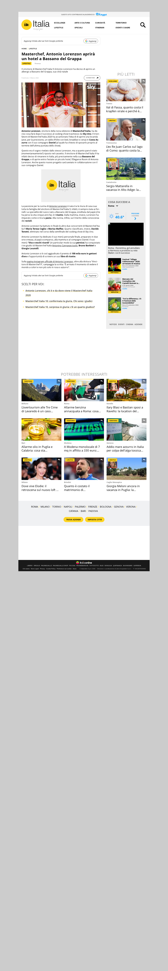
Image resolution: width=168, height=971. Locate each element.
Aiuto (75, 569)
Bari (23, 443)
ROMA (34, 506)
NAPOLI (68, 506)
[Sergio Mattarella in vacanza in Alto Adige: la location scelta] (126, 169)
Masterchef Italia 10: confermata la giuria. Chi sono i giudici (58, 301)
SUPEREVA (137, 565)
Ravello (110, 403)
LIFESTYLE (33, 48)
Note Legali (35, 569)
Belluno (25, 403)
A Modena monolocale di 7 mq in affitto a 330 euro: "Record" (82, 450)
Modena (67, 443)
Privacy (42, 569)
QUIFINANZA (117, 565)
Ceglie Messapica (114, 482)
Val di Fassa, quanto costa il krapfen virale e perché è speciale (124, 111)
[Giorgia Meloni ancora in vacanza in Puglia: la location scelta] (126, 469)
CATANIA (73, 511)
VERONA (130, 506)
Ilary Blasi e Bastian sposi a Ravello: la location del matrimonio (125, 411)
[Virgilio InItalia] (35, 25)
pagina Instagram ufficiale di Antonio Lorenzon (50, 261)
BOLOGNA (105, 506)
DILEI (101, 565)
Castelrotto (111, 182)
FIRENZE (92, 506)
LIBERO (30, 565)
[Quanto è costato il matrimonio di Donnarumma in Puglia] (84, 469)
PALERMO (80, 506)
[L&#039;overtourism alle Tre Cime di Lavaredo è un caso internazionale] (41, 390)
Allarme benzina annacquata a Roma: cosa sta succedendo (81, 411)
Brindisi (67, 482)
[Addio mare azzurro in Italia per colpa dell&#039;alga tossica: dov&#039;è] (126, 429)
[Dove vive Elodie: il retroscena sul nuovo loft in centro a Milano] (41, 469)
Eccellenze (59, 22)
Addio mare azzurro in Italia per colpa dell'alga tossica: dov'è (125, 450)
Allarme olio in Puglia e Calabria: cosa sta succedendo (37, 450)
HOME (24, 48)
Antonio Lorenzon (58, 206)
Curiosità (100, 22)
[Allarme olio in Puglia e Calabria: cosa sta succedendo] (41, 429)
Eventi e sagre (123, 27)
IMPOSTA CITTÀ (95, 519)
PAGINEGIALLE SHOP (60, 565)
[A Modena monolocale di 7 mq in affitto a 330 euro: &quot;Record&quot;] (84, 429)
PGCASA (72, 565)
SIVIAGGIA (108, 565)
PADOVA (93, 511)
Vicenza (38, 63)
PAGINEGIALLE (46, 565)
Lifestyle (58, 27)
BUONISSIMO (127, 565)
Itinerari (99, 27)
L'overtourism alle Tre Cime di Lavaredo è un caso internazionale (40, 411)
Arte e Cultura (82, 22)
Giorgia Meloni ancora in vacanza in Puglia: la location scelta (123, 489)
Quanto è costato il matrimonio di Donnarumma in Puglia (79, 489)
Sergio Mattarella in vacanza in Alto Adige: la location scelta (122, 189)
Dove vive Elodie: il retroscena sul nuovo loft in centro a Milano (40, 489)
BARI (83, 511)
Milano (25, 482)
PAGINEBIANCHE (82, 565)
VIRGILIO (37, 565)
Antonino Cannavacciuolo (65, 245)
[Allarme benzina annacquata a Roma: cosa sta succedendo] (84, 390)
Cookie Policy (51, 569)
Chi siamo (26, 569)
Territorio (121, 22)
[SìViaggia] (101, 14)
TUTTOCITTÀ (94, 565)
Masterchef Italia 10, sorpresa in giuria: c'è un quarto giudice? (60, 307)
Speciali (79, 27)
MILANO (45, 506)
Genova (110, 443)
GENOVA (119, 506)
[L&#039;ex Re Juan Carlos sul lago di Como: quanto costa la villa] (126, 129)
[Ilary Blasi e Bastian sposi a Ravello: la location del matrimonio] (126, 390)
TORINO (56, 506)
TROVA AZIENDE (73, 519)
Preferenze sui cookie (64, 569)
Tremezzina (111, 143)
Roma (66, 403)
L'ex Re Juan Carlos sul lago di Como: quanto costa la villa (124, 150)
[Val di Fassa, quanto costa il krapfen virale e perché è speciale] (126, 90)
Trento (109, 103)
